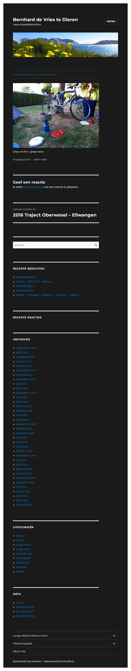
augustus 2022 (25, 356)
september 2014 (26, 477)
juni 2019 (22, 401)
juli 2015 (21, 460)
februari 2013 (24, 504)
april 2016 (22, 446)
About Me (19, 651)
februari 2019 (24, 406)
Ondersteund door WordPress (59, 661)
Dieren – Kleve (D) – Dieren (34, 281)
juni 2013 (21, 495)
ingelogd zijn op (33, 186)
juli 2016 (21, 437)
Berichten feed (25, 607)
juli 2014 (21, 486)
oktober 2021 (24, 365)
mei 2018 (21, 415)
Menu (111, 21)
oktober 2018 (24, 410)
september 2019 (26, 392)
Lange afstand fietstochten (30, 635)
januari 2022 (24, 361)
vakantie (21, 567)
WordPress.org (25, 616)
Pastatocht (23, 562)
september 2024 (26, 347)
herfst (20, 540)
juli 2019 (21, 397)
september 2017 (26, 424)
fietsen (20, 535)
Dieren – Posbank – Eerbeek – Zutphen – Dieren (47, 295)
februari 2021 (24, 374)
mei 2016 (22, 442)
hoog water (23, 549)
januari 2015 (24, 473)
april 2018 (22, 419)
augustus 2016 (25, 433)
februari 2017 (24, 428)
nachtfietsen (24, 553)
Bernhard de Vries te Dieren (45, 19)
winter (20, 571)
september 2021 (26, 370)
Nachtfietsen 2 (25, 286)
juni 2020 (22, 388)
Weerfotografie (22, 643)
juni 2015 (22, 464)
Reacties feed (24, 611)
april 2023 (22, 352)
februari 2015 (24, 469)
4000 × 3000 (40, 159)
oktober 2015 (24, 451)
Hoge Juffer (23, 544)
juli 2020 (21, 383)
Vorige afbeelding (22, 74)
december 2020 (26, 379)
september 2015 (26, 455)
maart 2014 (23, 491)
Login (19, 602)
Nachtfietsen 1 (25, 290)
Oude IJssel (23, 558)
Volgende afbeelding (46, 74)
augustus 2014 (25, 482)
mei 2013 (21, 500)
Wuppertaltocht (26, 277)
